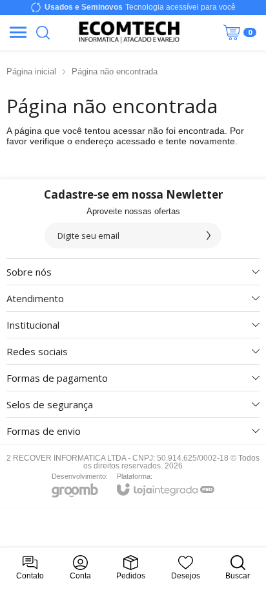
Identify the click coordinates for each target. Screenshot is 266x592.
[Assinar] (208, 235)
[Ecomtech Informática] (129, 32)
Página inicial (31, 71)
